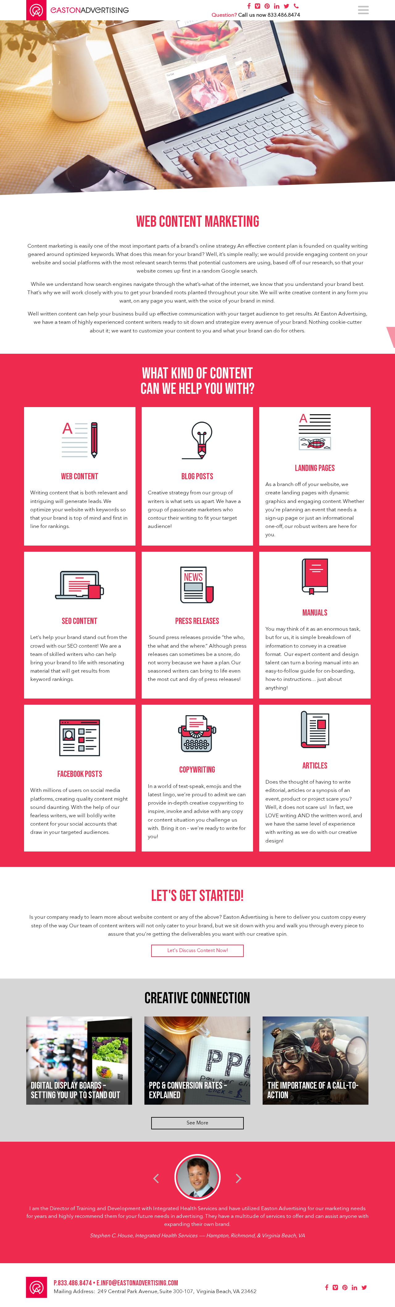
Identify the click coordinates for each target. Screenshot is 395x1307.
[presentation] (156, 1178)
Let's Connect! (330, 337)
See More (197, 1123)
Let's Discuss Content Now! (197, 950)
